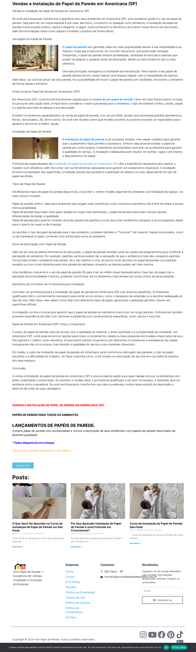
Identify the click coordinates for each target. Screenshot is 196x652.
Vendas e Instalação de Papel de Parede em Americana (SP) (74, 3)
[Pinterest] (171, 635)
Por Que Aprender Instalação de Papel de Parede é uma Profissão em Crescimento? (96, 527)
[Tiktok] (180, 635)
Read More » (18, 547)
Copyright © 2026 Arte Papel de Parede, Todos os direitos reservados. (53, 639)
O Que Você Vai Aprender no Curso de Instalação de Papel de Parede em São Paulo (37, 527)
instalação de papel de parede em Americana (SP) (86, 163)
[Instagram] (143, 635)
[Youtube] (152, 635)
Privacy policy (179, 647)
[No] (192, 647)
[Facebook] (161, 635)
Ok (166, 647)
